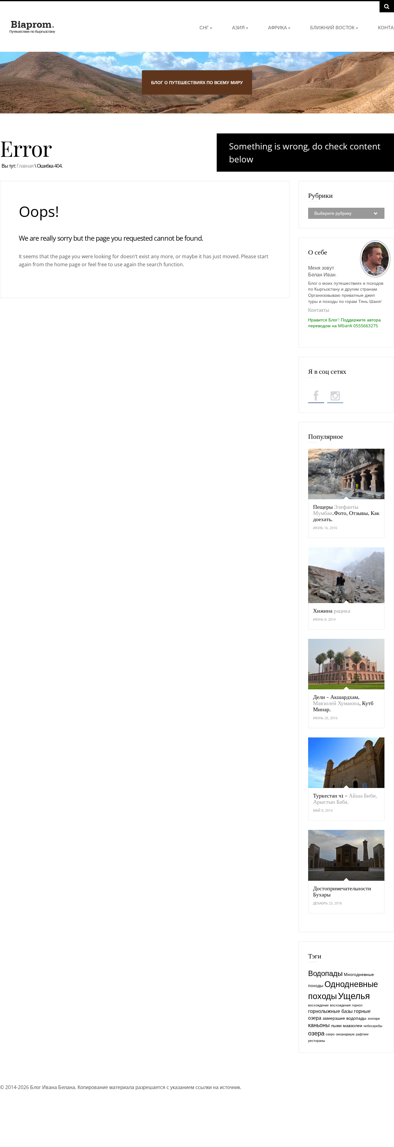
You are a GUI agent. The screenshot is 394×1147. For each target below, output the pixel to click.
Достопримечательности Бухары (342, 891)
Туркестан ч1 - (345, 798)
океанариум (345, 1034)
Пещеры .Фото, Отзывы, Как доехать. (346, 513)
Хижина (331, 610)
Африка (279, 27)
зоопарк (374, 1018)
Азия (240, 27)
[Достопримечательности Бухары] (346, 855)
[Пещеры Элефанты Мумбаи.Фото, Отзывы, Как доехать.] (346, 474)
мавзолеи (352, 1025)
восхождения (340, 1005)
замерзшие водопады (344, 1018)
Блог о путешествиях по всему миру (197, 82)
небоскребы (373, 1026)
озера (316, 1033)
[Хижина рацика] (346, 575)
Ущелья (354, 996)
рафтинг (362, 1034)
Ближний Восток (334, 27)
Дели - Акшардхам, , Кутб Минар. (343, 703)
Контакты (318, 310)
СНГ (205, 27)
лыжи (336, 1025)
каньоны (319, 1025)
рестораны (316, 1041)
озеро (330, 1034)
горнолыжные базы (330, 1011)
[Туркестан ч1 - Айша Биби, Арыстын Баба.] (346, 762)
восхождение (318, 1005)
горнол (357, 1005)
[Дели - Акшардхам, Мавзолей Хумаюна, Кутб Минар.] (346, 664)
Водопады (325, 973)
